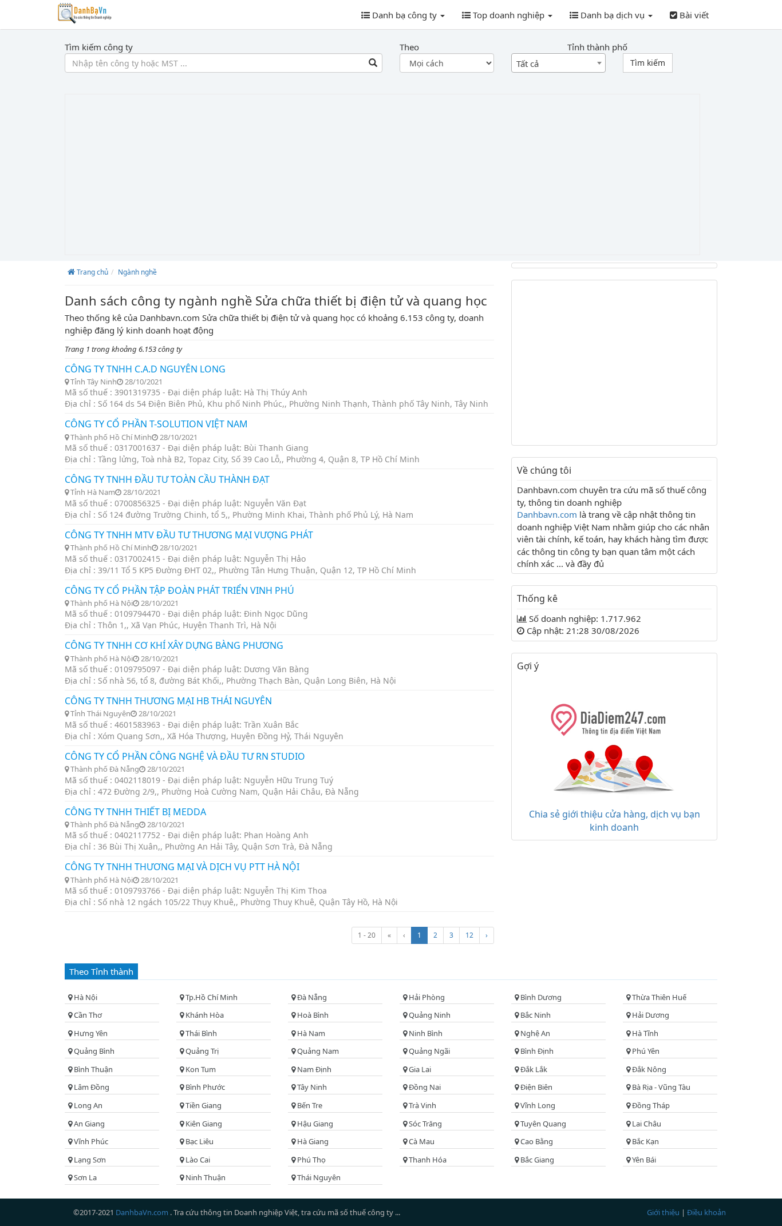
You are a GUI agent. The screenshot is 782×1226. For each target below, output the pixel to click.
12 (469, 935)
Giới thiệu (664, 1212)
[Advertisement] (382, 174)
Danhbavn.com (548, 514)
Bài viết (693, 15)
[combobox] (558, 63)
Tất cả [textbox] (527, 63)
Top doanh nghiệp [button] (509, 15)
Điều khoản (706, 1212)
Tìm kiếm (647, 62)
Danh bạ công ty (404, 15)
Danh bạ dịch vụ (612, 15)
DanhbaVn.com (143, 1212)
